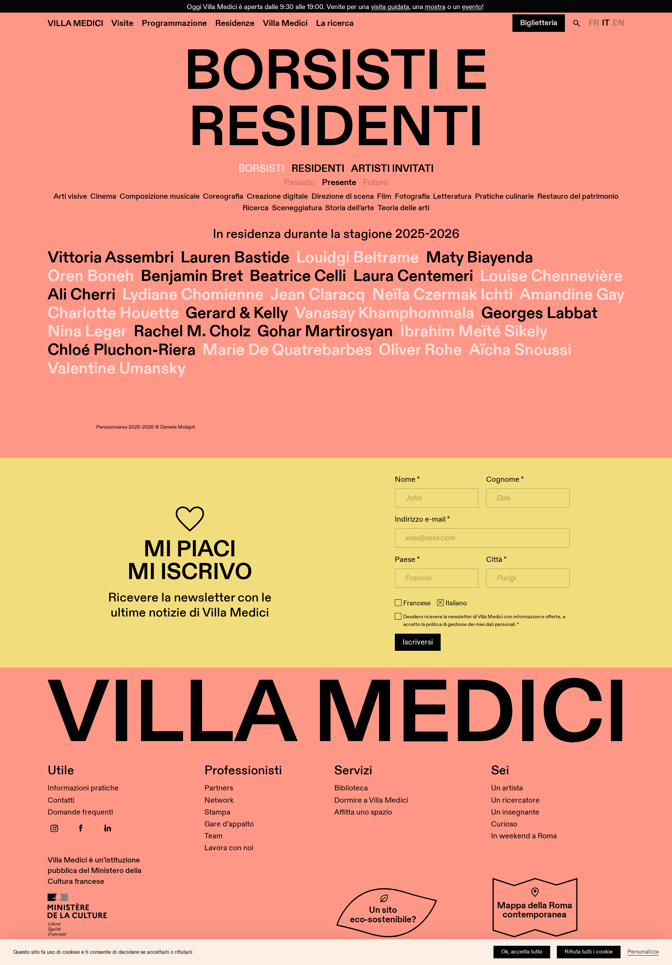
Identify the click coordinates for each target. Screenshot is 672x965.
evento (472, 7)
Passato (299, 183)
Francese (416, 603)
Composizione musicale (160, 196)
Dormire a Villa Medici (371, 800)
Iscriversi (417, 642)
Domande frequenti (80, 812)
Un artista (507, 788)
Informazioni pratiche (83, 788)
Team (213, 836)
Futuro (375, 183)
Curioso (504, 824)
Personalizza (643, 952)
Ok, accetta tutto (521, 952)
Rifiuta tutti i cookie (589, 952)
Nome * (407, 479)
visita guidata (390, 7)
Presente (339, 183)
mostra (435, 7)
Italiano (456, 603)
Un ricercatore (515, 800)
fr (594, 23)
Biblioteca (351, 788)
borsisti (261, 169)
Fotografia (412, 196)
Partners (218, 788)
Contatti (61, 800)
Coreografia (223, 196)
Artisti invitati (392, 169)
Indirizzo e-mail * (422, 519)
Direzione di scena (343, 196)
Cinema (103, 196)
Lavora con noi (228, 848)
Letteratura (452, 196)
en (618, 23)
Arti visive (70, 196)
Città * (496, 560)
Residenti (318, 169)
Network (219, 800)
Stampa (217, 812)
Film (384, 196)
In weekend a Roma (524, 836)
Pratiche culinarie (504, 196)
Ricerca (255, 208)
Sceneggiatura (297, 208)
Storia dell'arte (349, 208)
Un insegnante (515, 812)
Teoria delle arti (403, 208)
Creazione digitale (277, 196)
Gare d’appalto (229, 824)
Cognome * (505, 479)
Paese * (407, 560)
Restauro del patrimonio (577, 196)
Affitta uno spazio (363, 812)
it (606, 23)
